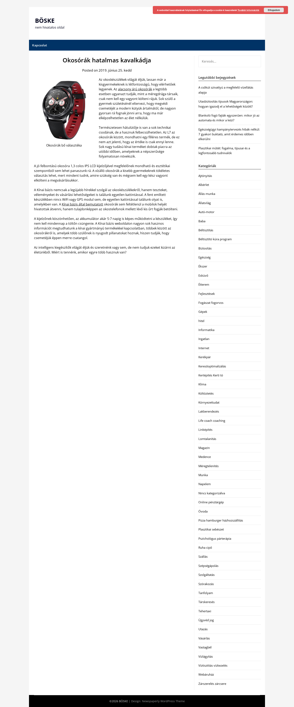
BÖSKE (45, 20)
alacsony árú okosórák (135, 89)
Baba (201, 221)
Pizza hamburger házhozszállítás (220, 520)
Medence (204, 457)
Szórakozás (206, 584)
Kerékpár (204, 357)
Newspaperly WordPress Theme (163, 701)
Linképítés (205, 430)
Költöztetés (206, 393)
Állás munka (206, 194)
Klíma (202, 384)
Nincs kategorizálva (211, 493)
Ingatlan (203, 339)
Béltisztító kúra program (215, 239)
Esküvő (203, 275)
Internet (203, 348)
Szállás (203, 556)
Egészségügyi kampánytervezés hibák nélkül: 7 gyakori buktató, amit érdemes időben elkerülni (229, 134)
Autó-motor (206, 212)
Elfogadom (274, 10)
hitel (201, 321)
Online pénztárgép (211, 502)
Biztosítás (205, 248)
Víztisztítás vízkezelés (212, 665)
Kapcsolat (39, 45)
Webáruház (206, 674)
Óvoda (203, 511)
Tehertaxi (204, 611)
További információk (248, 10)
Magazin (204, 448)
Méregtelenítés (208, 466)
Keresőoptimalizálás (212, 366)
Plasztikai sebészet (211, 529)
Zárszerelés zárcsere (212, 684)
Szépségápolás (208, 566)
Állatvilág (204, 203)
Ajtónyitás (205, 176)
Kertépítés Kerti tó (210, 375)
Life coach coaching (211, 421)
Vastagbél (205, 647)
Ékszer (202, 266)
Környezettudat (208, 402)
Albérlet (203, 185)
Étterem (203, 284)
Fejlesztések (206, 294)
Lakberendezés (208, 411)
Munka (203, 475)
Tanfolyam (205, 593)
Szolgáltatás (206, 575)
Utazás (203, 629)
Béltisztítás (205, 230)
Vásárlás (204, 638)
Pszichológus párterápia (214, 538)
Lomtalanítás (207, 439)
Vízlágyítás (205, 656)
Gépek (202, 312)
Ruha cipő (205, 547)
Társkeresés (206, 602)
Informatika (206, 330)
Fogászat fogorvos (210, 303)
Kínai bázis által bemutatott (82, 204)
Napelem (204, 484)
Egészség (204, 257)
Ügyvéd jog (206, 620)
